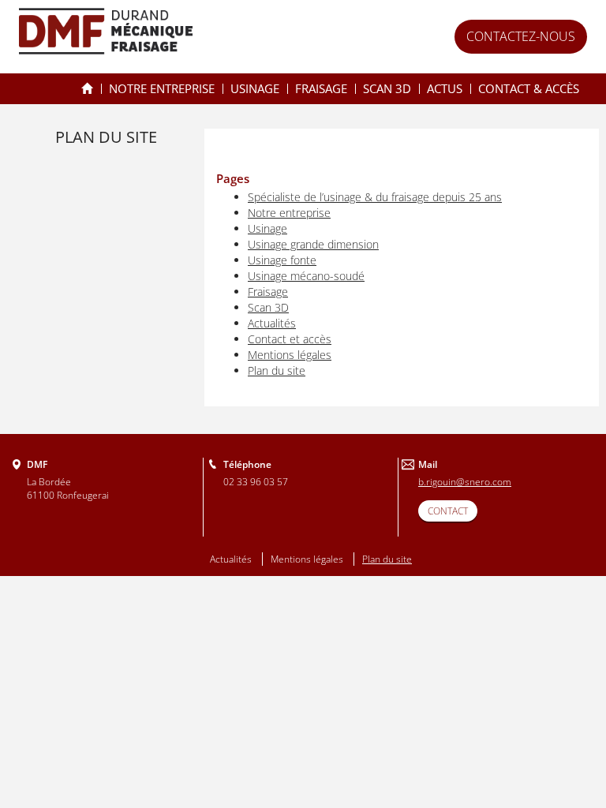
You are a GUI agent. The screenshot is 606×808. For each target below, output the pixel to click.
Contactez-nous (520, 36)
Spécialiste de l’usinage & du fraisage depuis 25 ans (87, 88)
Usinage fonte (282, 259)
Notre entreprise (162, 88)
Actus (444, 88)
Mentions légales (289, 354)
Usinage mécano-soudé (306, 275)
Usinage (254, 88)
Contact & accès (528, 88)
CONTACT (448, 511)
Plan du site (276, 370)
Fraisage (321, 88)
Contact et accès (289, 338)
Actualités (272, 323)
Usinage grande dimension (313, 244)
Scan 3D (387, 88)
